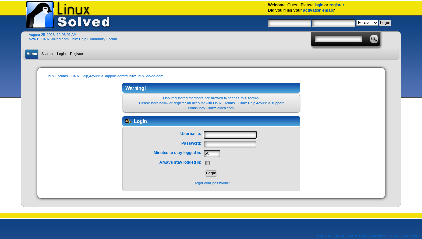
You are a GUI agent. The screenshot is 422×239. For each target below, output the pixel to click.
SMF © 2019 (347, 236)
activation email (318, 10)
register (336, 5)
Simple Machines (372, 236)
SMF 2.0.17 (326, 236)
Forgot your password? (211, 183)
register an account (189, 103)
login (319, 5)
